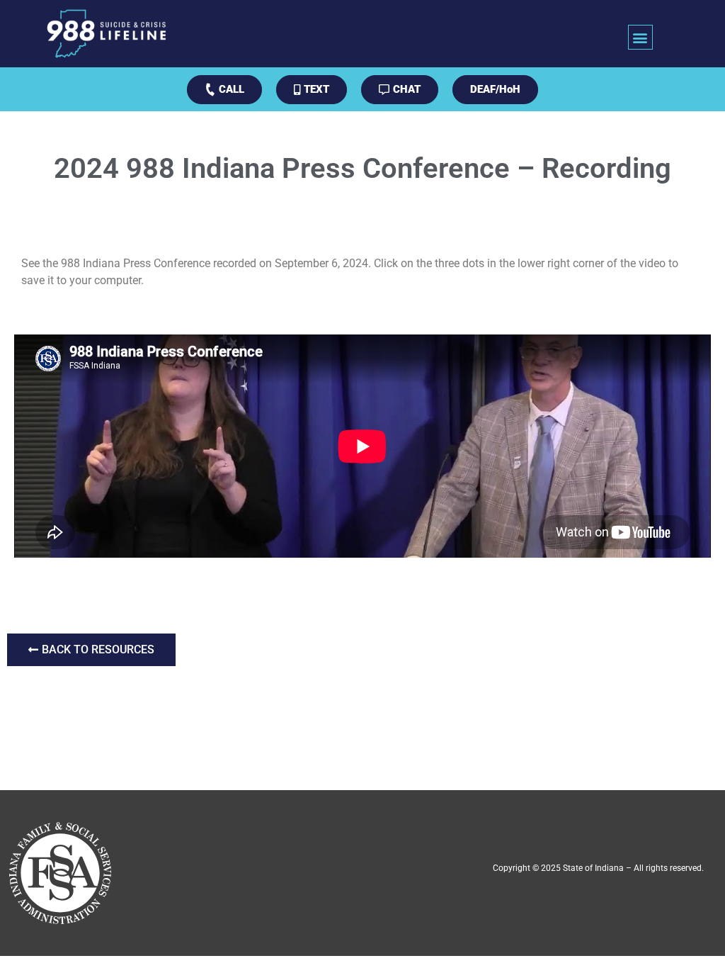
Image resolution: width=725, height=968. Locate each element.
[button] (640, 37)
